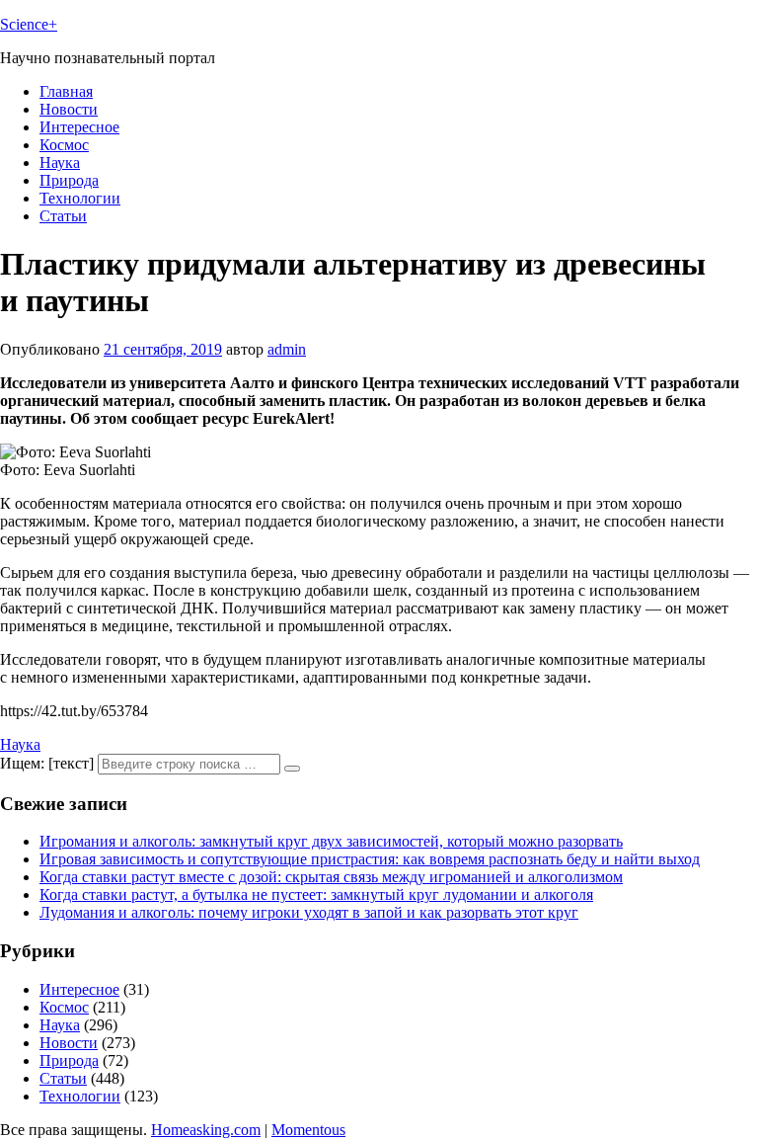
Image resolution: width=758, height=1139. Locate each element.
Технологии (79, 198)
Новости (68, 109)
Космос (64, 144)
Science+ (28, 24)
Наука (59, 162)
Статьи (63, 215)
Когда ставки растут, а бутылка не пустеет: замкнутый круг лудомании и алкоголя (316, 894)
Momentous (308, 1129)
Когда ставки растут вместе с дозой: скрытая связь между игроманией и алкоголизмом (331, 876)
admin (286, 349)
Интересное (79, 127)
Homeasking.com (206, 1129)
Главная (66, 91)
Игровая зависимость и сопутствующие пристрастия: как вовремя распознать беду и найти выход (369, 859)
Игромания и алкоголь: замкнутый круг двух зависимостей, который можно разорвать (331, 841)
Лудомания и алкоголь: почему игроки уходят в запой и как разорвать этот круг (308, 912)
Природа (69, 180)
